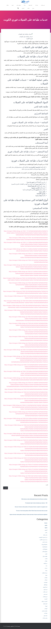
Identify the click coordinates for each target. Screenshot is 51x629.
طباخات (45, 577)
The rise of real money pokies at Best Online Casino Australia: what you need (31, 510)
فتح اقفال (45, 584)
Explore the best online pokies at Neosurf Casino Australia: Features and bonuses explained (28, 514)
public (46, 525)
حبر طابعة (45, 563)
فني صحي (45, 594)
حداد (46, 565)
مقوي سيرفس (44, 610)
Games (45, 523)
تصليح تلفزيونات (44, 544)
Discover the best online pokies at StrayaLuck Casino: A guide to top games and (31, 506)
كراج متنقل (30, 5)
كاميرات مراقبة (44, 601)
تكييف (12, 5)
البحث (47, 484)
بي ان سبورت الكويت (43, 539)
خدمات (46, 568)
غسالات (46, 579)
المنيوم (46, 530)
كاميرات (23, 8)
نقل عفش (45, 615)
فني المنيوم (45, 587)
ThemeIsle (5, 626)
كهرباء (46, 606)
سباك (25, 5)
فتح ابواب (45, 582)
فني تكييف (45, 589)
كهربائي (45, 608)
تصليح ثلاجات (45, 549)
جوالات (7, 5)
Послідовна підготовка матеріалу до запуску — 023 (36, 502)
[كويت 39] (25, 2)
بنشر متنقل (45, 534)
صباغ (33, 8)
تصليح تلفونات (44, 546)
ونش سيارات (45, 617)
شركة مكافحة (44, 572)
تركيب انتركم (45, 542)
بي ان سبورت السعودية (43, 537)
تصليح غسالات (44, 551)
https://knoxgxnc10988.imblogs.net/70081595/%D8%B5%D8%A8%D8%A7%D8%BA (26, 389)
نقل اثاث (36, 5)
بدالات (46, 532)
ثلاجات (28, 8)
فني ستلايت (43, 5)
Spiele (46, 527)
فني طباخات (45, 596)
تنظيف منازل (19, 5)
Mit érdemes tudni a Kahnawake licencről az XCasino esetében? (34, 499)
